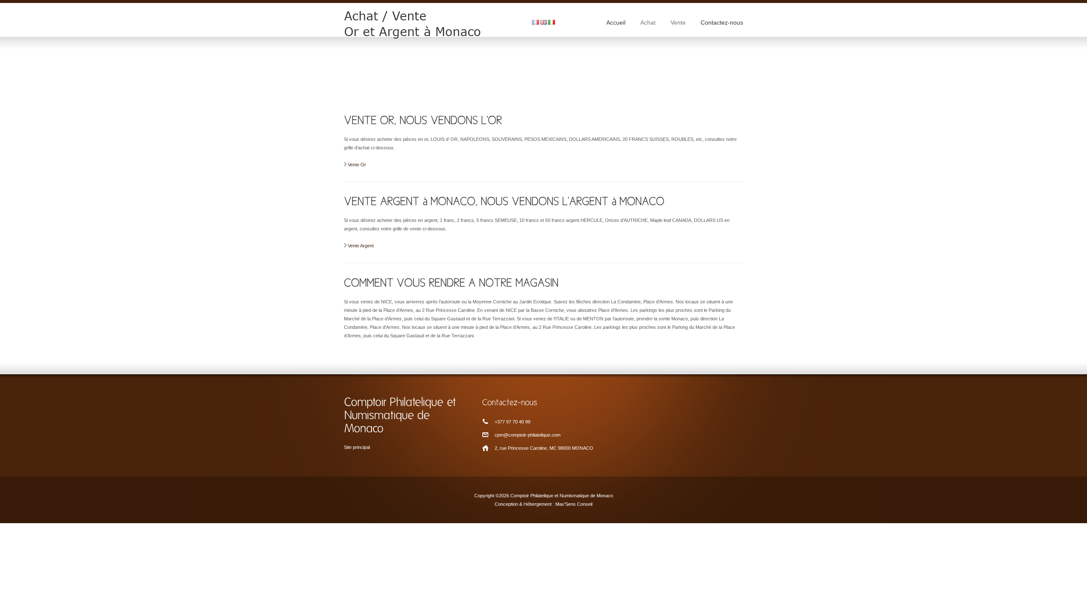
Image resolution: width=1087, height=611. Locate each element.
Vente (678, 22)
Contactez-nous (722, 22)
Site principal (357, 447)
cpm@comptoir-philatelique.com (527, 434)
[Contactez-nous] (543, 401)
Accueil (615, 22)
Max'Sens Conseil (573, 504)
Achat (648, 22)
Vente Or (357, 164)
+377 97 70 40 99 (512, 421)
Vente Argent (361, 245)
